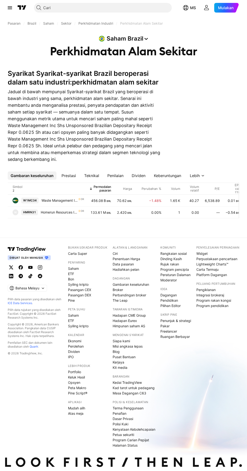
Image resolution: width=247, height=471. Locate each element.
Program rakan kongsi (213, 300)
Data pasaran (123, 264)
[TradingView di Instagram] (40, 267)
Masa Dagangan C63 (129, 393)
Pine (71, 300)
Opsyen (74, 382)
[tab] (32, 175)
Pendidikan (169, 300)
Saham (73, 268)
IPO (71, 357)
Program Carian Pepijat (131, 440)
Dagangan (168, 295)
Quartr (34, 346)
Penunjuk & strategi (175, 321)
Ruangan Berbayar (175, 337)
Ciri (115, 253)
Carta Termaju (207, 269)
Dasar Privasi (123, 419)
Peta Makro (77, 388)
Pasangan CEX (79, 290)
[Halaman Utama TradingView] (22, 7)
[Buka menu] (10, 8)
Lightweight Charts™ (212, 264)
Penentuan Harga (126, 259)
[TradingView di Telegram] (20, 276)
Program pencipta (174, 269)
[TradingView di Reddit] (40, 276)
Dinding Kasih (171, 259)
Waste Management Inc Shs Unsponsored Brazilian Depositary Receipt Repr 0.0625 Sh (59, 200)
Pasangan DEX (79, 295)
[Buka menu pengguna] (206, 8)
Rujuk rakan (169, 264)
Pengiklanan (206, 290)
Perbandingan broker (129, 295)
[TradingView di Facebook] (20, 267)
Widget (202, 253)
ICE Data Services (20, 303)
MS (193, 7)
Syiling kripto (78, 284)
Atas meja (75, 413)
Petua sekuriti (123, 435)
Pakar (165, 326)
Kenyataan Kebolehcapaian (134, 429)
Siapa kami (121, 341)
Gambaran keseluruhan (131, 284)
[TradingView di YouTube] (30, 267)
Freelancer (168, 331)
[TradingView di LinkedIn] (11, 276)
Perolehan (76, 346)
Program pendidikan (212, 306)
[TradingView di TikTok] (30, 276)
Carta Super (77, 253)
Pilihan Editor (170, 306)
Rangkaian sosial (173, 253)
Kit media (120, 367)
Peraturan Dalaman (175, 275)
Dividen (74, 352)
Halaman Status (125, 445)
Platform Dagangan (211, 275)
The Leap (120, 300)
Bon (71, 279)
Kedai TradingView (127, 382)
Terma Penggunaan (128, 408)
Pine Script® (77, 393)
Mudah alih (76, 408)
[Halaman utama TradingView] (27, 249)
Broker (118, 290)
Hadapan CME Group (129, 315)
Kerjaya (118, 362)
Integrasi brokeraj (210, 295)
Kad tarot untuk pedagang (134, 388)
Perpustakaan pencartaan (216, 259)
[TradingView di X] (11, 267)
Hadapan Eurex (125, 321)
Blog (116, 352)
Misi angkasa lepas (128, 346)
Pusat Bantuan (124, 357)
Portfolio (74, 372)
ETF (71, 274)
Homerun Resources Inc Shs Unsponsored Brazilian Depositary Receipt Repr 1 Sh (59, 212)
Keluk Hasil (76, 377)
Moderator (168, 280)
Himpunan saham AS (129, 326)
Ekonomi (74, 341)
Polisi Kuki (120, 424)
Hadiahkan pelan (126, 269)
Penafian (119, 413)
